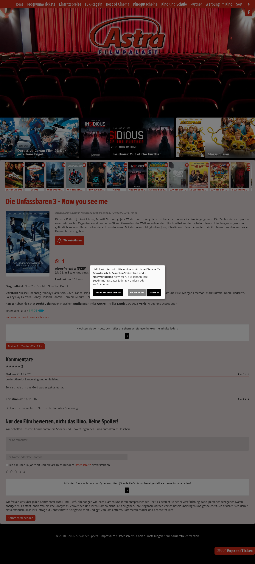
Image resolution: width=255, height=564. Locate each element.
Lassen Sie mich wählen (108, 292)
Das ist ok (154, 292)
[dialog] (127, 282)
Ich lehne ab (137, 292)
